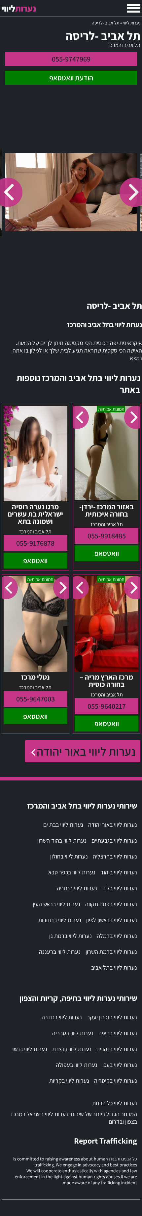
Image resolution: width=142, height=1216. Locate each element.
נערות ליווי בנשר (29, 1049)
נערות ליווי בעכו (119, 1065)
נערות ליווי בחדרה (62, 1017)
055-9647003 (35, 698)
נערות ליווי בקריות (69, 1080)
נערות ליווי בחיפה (117, 1033)
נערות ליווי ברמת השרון (111, 951)
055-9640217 (107, 706)
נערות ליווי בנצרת (71, 1049)
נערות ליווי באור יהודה (86, 751)
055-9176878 (35, 543)
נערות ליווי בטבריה (72, 1033)
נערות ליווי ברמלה (117, 936)
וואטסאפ (106, 553)
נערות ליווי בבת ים (63, 824)
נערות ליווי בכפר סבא (71, 872)
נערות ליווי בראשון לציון (111, 920)
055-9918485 (107, 535)
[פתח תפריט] (133, 8)
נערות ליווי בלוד (119, 888)
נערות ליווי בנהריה (116, 1049)
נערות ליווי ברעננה (60, 951)
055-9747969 (71, 58)
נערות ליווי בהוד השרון (62, 840)
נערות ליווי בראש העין (56, 904)
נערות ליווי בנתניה (77, 888)
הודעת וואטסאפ (71, 77)
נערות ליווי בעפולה (76, 1065)
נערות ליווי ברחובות (59, 920)
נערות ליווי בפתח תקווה (111, 904)
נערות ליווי (131, 23)
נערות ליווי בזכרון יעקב (112, 1017)
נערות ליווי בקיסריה (115, 1080)
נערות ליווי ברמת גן (70, 936)
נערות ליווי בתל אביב (114, 967)
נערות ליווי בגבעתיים (114, 840)
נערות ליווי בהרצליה (115, 856)
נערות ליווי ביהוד (118, 872)
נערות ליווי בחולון (69, 856)
